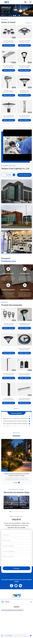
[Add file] (2, 635)
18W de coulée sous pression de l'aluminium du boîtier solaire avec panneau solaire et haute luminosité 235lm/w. (9, 399)
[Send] (31, 635)
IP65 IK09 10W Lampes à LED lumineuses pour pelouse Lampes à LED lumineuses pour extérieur (24, 116)
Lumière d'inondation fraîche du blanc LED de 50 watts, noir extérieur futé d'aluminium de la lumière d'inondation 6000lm (16, 419)
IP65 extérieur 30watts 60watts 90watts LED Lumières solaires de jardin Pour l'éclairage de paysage (24, 91)
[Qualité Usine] (8, 339)
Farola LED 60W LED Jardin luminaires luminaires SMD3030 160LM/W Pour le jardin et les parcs (24, 349)
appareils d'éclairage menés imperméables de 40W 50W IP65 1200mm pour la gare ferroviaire (24, 399)
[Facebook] (11, 585)
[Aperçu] (16, 597)
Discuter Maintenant (24, 175)
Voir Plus (16, 408)
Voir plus (15, 482)
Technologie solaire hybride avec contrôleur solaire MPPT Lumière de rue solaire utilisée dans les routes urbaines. (8, 374)
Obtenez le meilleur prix (8, 45)
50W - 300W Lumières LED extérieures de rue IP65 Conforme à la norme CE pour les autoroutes (16, 424)
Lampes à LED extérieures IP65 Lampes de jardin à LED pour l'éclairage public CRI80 (8, 116)
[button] (13, 15)
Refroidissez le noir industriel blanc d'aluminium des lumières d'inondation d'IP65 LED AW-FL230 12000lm (16, 416)
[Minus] (31, 602)
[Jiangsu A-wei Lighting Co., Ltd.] (6, 2)
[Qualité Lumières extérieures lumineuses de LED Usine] (16, 16)
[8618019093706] (15, 585)
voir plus (29, 22)
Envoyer (16, 568)
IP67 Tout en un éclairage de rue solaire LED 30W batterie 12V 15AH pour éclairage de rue (24, 374)
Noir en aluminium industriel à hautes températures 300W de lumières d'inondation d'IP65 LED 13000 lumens (16, 421)
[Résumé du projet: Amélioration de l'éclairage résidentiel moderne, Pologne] (16, 455)
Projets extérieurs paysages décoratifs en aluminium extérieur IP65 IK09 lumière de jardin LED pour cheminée (24, 66)
